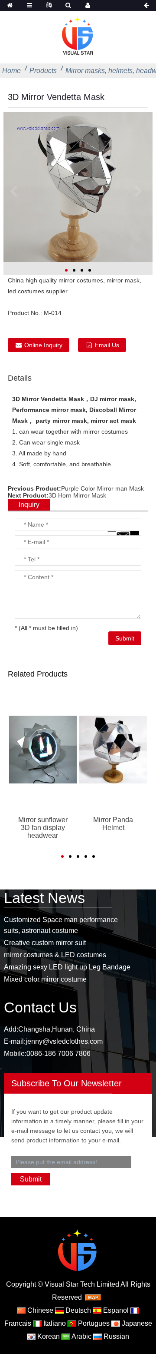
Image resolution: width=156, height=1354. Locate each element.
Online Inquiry (43, 345)
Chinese (39, 1310)
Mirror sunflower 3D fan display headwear (43, 827)
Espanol (115, 1310)
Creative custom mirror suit (45, 942)
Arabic (80, 1336)
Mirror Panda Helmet (113, 823)
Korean (48, 1336)
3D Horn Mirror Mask (77, 495)
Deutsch (77, 1310)
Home (11, 70)
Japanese (136, 1323)
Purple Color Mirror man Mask (102, 488)
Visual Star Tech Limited (82, 1284)
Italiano (54, 1323)
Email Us (107, 345)
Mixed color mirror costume (45, 979)
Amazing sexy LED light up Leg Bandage (67, 967)
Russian (115, 1336)
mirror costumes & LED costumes (55, 955)
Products (43, 70)
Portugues (93, 1323)
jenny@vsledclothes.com (64, 1041)
